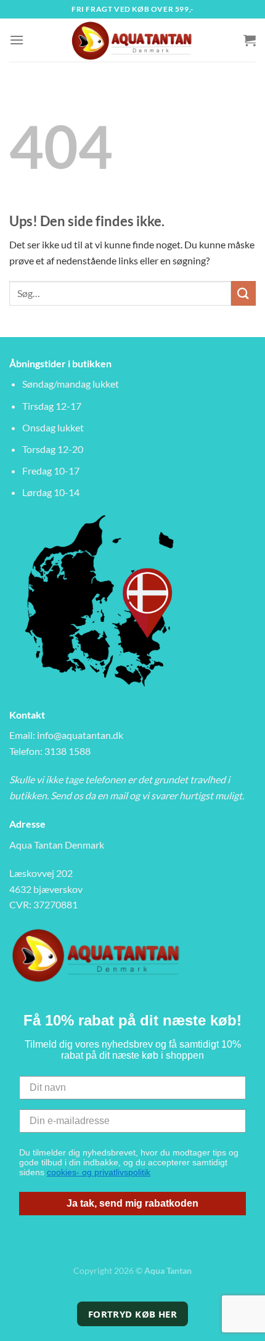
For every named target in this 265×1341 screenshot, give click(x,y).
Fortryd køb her (132, 1314)
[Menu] (16, 40)
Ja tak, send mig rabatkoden (132, 1203)
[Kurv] (249, 40)
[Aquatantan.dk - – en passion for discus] (132, 40)
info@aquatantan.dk (80, 735)
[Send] (243, 293)
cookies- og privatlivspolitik (98, 1172)
